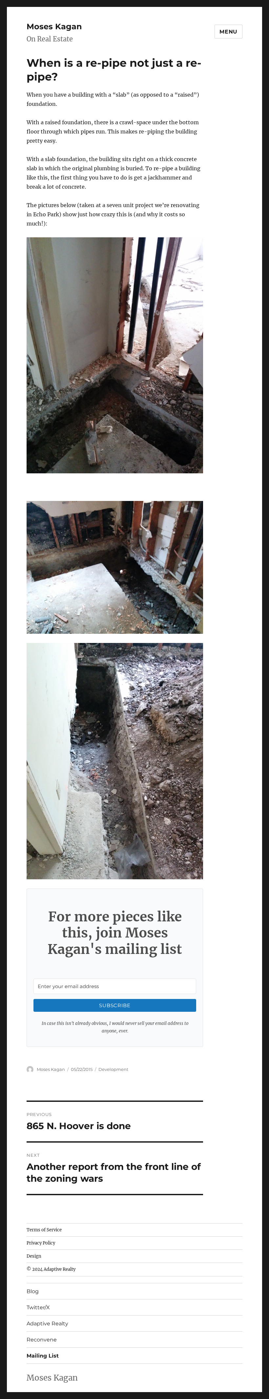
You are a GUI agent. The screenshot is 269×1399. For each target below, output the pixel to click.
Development (113, 1069)
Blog (33, 1291)
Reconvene (42, 1340)
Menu (228, 32)
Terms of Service (44, 1230)
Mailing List (43, 1356)
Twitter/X (38, 1307)
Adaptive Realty (47, 1323)
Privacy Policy (41, 1243)
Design (34, 1256)
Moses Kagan (54, 26)
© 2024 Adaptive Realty (51, 1269)
